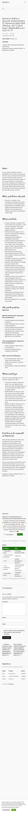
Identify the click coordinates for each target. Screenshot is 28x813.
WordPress (11, 684)
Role (16, 548)
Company (6, 548)
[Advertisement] (14, 107)
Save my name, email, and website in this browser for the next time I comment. (14, 632)
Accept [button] (13, 809)
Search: (11, 545)
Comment (5, 601)
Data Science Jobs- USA (8, 35)
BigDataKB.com (5, 2)
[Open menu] (25, 2)
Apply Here (5, 513)
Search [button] (20, 534)
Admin (12, 33)
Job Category (9, 534)
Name (4, 617)
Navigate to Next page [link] (15, 543)
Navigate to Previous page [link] (12, 543)
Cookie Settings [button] (6, 809)
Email (4, 624)
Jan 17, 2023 (5, 33)
